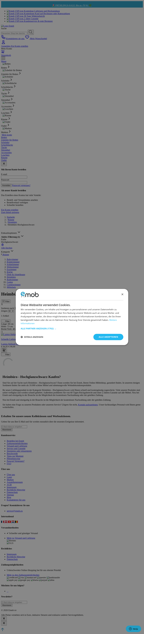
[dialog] (72, 317)
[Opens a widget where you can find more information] (133, 629)
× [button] (122, 294)
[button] (72, 328)
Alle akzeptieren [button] (108, 337)
